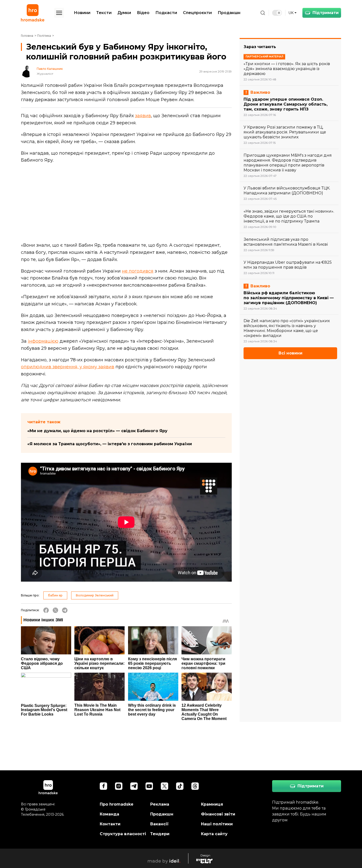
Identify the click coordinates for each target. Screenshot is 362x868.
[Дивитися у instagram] (118, 786)
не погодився (137, 271)
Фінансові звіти (218, 814)
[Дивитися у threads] (195, 786)
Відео (143, 12)
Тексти (104, 12)
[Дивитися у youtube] (149, 786)
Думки (124, 12)
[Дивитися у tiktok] (179, 786)
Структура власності (123, 833)
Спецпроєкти (197, 12)
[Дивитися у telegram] (134, 786)
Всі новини (290, 353)
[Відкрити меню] (59, 13)
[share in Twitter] (55, 610)
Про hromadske (116, 804)
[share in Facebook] (46, 610)
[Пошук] (263, 13)
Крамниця (212, 804)
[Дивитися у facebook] (103, 786)
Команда (109, 814)
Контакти (110, 824)
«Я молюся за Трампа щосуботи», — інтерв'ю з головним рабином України (109, 444)
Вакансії (159, 824)
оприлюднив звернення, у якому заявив (67, 366)
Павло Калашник (50, 69)
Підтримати (326, 12)
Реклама (159, 804)
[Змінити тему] (277, 13)
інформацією (43, 341)
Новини (82, 12)
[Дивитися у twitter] (164, 786)
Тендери (159, 833)
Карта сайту (214, 833)
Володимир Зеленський (95, 595)
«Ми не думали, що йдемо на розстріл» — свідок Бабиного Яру (97, 430)
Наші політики (217, 824)
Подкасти (166, 12)
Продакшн (229, 12)
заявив (143, 115)
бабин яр (55, 595)
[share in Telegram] (64, 610)
